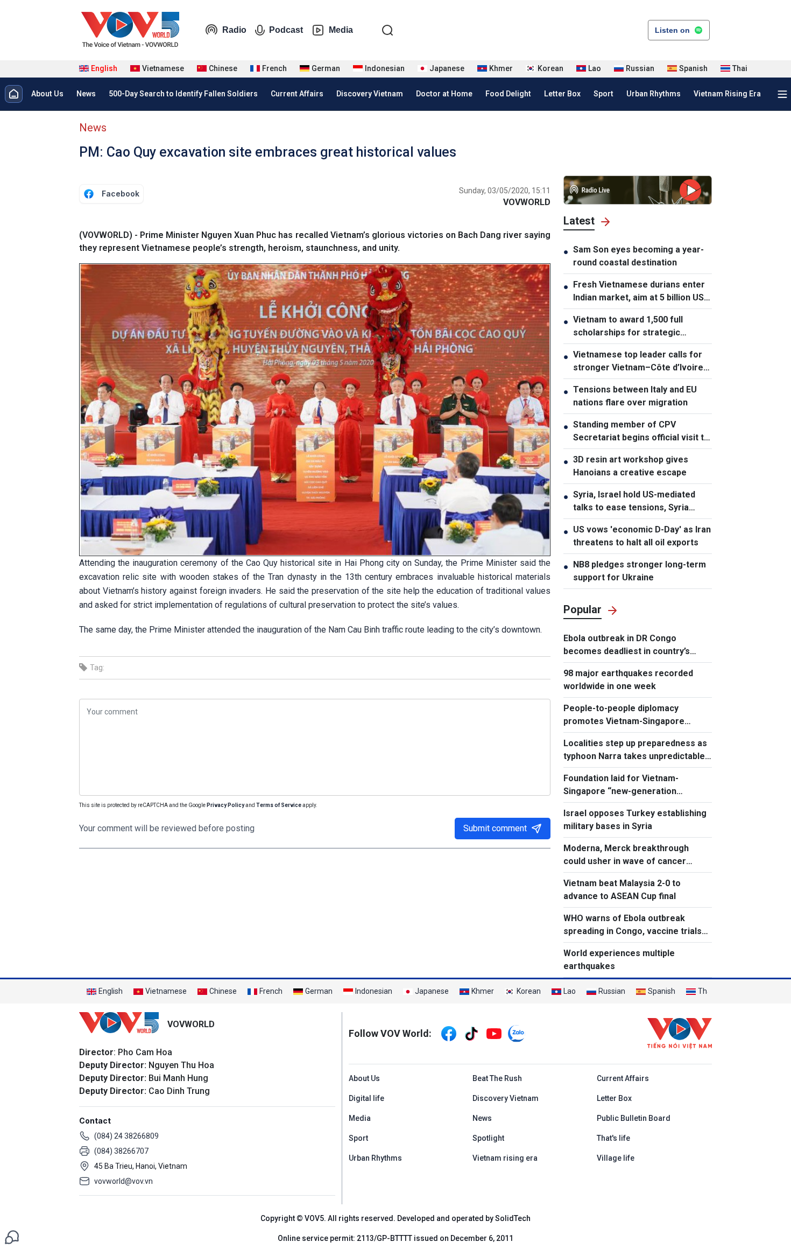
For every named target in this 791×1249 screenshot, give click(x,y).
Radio (234, 29)
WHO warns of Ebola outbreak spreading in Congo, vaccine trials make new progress (632, 925)
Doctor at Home (444, 93)
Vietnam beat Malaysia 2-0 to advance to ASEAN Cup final (622, 889)
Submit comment (495, 828)
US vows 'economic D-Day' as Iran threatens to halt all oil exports (642, 536)
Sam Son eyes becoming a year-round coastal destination (638, 256)
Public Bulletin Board (633, 1118)
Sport (603, 93)
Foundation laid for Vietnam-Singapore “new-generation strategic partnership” (621, 785)
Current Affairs (297, 93)
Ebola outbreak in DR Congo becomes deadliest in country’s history (626, 645)
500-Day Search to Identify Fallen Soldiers (183, 93)
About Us (47, 93)
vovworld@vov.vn (123, 1181)
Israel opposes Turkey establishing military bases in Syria (635, 819)
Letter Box (562, 93)
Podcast (286, 29)
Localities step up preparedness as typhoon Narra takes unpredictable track (635, 750)
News (86, 93)
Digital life (366, 1098)
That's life (613, 1138)
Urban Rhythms (653, 93)
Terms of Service (278, 805)
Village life (615, 1158)
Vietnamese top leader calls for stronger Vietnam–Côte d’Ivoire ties (638, 361)
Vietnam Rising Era (727, 93)
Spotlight (488, 1138)
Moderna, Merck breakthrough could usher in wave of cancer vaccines (626, 855)
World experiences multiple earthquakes (619, 959)
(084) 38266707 (121, 1151)
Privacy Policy (225, 805)
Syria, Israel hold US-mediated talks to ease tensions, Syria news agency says (634, 501)
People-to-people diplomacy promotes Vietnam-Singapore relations (623, 715)
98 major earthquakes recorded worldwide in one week (628, 679)
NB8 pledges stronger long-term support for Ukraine (639, 571)
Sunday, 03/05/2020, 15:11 (504, 190)
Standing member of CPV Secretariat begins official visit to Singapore (641, 431)
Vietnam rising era (505, 1158)
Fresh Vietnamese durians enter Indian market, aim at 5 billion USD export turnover (641, 291)
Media (341, 29)
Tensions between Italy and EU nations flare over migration (635, 396)
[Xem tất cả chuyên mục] (782, 94)
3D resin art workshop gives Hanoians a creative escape (630, 466)
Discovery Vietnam (369, 93)
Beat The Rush (497, 1078)
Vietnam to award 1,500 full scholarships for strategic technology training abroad (628, 326)
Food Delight (508, 93)
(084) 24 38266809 (126, 1136)
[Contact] (11, 1236)
